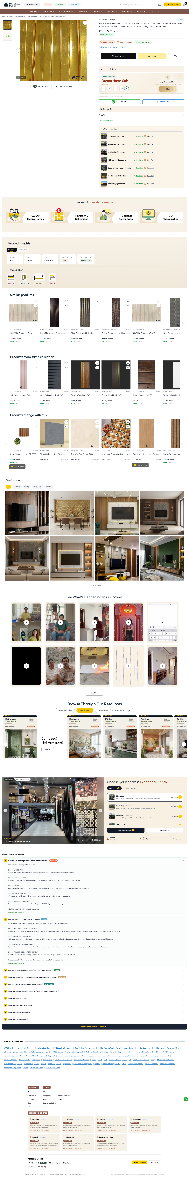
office (124, 1064)
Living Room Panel (107, 1052)
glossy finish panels (31, 1064)
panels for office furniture (129, 1056)
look (105, 1060)
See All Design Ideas (94, 586)
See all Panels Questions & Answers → (94, 1027)
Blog (29, 1103)
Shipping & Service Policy (77, 1174)
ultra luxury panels (11, 1052)
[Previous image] (5, 810)
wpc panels (36, 1060)
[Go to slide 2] (7, 36)
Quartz (45, 1099)
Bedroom (17, 487)
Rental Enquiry (154, 1162)
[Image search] (159, 5)
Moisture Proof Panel (165, 1060)
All (8, 487)
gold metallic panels (47, 1056)
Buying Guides (65, 710)
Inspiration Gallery (49, 1103)
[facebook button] (42, 1167)
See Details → (45, 1130)
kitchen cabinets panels (74, 1052)
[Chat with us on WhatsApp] (186, 1099)
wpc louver (67, 1064)
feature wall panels (167, 1064)
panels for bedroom (72, 1056)
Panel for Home (158, 1048)
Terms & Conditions (30, 1174)
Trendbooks (85, 710)
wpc (163, 1056)
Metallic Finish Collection (24, 1048)
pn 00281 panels (151, 1064)
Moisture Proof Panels (63, 1060)
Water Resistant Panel (29, 1056)
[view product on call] (175, 56)
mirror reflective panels (107, 1056)
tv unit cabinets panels (118, 1060)
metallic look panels (36, 1052)
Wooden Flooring (64, 1096)
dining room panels (135, 1064)
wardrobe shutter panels (83, 1064)
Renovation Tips (123, 710)
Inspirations (59, 4)
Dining (26, 487)
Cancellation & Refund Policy (58, 1174)
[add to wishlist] (90, 23)
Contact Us (32, 1096)
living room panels (123, 1052)
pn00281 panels (57, 1052)
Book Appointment (124, 830)
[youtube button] (39, 1167)
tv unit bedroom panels (13, 1064)
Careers (31, 1099)
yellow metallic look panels (143, 1052)
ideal (100, 1060)
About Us (31, 1092)
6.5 (168, 1056)
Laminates (61, 1092)
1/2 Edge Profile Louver (63, 1048)
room (94, 1060)
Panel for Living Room (124, 1048)
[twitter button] (36, 1167)
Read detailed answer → (16, 912)
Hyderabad (130, 788)
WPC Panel (8, 1048)
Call (44, 1163)
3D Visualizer (74, 4)
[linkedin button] (29, 1167)
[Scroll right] (184, 744)
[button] (12, 4)
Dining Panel (47, 1060)
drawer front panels (81, 1060)
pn (47, 1052)
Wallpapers (47, 1096)
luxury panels (24, 1060)
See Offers (168, 89)
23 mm (158, 1052)
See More (94, 693)
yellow (60, 1056)
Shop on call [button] (174, 4)
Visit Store (152, 56)
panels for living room (12, 1068)
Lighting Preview (65, 86)
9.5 (130, 1060)
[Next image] (100, 810)
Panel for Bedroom (142, 1048)
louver (25, 1068)
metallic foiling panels (111, 1064)
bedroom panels (54, 1064)
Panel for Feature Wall (105, 1048)
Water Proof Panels (141, 1060)
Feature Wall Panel (53, 1068)
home (84, 1056)
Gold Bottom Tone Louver (84, 1048)
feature (97, 1064)
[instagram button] (32, 1167)
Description (23, 250)
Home (4, 17)
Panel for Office (173, 1048)
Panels (11, 17)
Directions (139, 136)
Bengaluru (114, 788)
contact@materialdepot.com (61, 1163)
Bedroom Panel (92, 1052)
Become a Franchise (140, 1162)
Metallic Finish (20, 17)
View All (47, 749)
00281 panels (168, 1052)
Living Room (37, 487)
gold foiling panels (11, 1056)
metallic (23, 1052)
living (153, 1060)
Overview (11, 250)
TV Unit (48, 487)
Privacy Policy (43, 1174)
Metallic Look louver (44, 1048)
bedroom (92, 1056)
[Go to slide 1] (7, 25)
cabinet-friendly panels (150, 1056)
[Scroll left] (5, 744)
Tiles (44, 1092)
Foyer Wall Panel (36, 1068)
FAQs (30, 1107)
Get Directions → (35, 1130)
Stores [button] (48, 4)
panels (43, 1064)
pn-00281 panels (10, 1060)
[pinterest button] (45, 1167)
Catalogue (103, 710)
